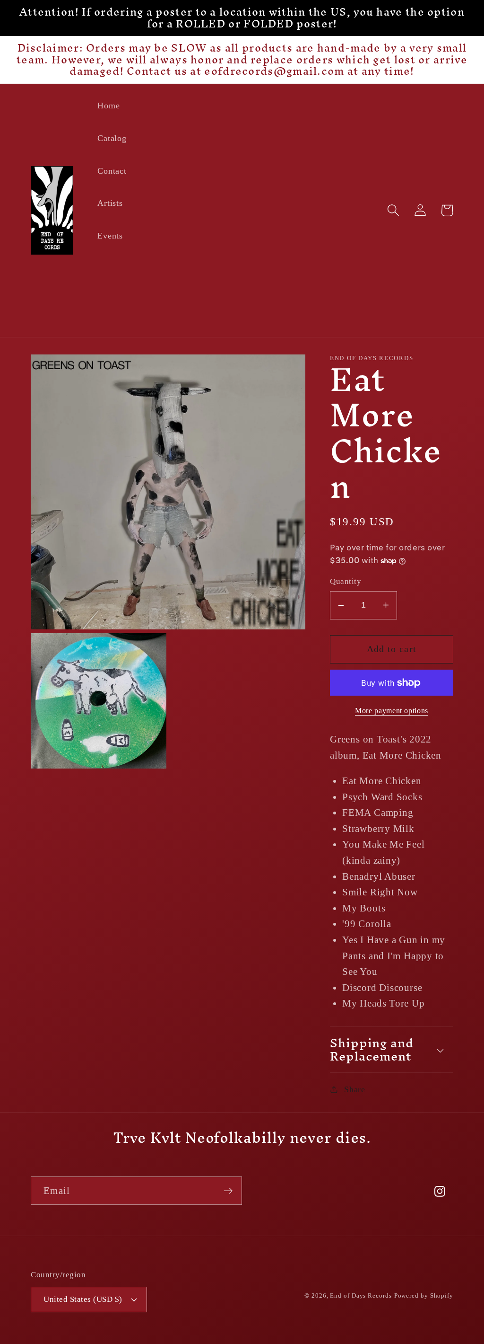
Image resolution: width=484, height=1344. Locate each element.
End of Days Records (360, 1295)
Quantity (345, 581)
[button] (393, 210)
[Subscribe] (228, 1190)
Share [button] (354, 1089)
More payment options (391, 711)
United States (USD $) (82, 1299)
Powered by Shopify (423, 1295)
